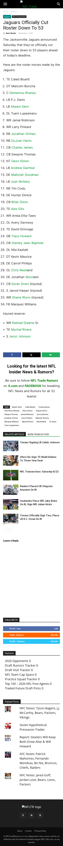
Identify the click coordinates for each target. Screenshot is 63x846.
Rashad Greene (23, 323)
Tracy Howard (21, 236)
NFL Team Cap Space (19, 674)
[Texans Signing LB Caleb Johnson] (10, 446)
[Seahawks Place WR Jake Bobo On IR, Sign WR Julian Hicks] (10, 504)
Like (56, 628)
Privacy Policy (40, 831)
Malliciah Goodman (25, 175)
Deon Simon (20, 161)
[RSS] (31, 815)
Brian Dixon (19, 202)
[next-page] (10, 530)
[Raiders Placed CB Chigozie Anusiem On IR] (10, 489)
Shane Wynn (21, 297)
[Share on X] (31, 354)
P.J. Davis (52, 421)
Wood (29, 277)
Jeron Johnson (20, 336)
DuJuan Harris (21, 140)
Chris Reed (19, 270)
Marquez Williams (11, 421)
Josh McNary (20, 181)
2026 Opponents (16, 661)
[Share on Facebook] (12, 354)
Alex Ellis (17, 209)
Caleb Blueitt (30, 407)
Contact (28, 831)
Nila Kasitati (41, 421)
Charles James (22, 147)
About (19, 831)
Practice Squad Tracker (21, 679)
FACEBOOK (33, 386)
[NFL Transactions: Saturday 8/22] (10, 475)
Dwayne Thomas (11, 414)
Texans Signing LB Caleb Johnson (40, 442)
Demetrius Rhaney (22, 93)
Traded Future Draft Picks (23, 688)
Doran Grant (20, 284)
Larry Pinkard (26, 418)
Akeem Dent (20, 106)
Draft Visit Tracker (17, 670)
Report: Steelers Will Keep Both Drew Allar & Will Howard (38, 741)
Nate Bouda (11, 33)
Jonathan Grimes (23, 134)
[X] (40, 815)
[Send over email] (51, 354)
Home (5, 11)
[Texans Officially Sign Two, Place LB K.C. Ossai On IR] (10, 519)
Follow (54, 635)
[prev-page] (5, 530)
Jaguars (14, 11)
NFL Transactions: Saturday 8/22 (39, 471)
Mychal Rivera (21, 329)
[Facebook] (23, 815)
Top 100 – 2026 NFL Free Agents (27, 684)
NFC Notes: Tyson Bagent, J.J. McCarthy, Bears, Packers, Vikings (40, 712)
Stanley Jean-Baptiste (27, 243)
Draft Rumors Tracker (20, 665)
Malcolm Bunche (42, 418)
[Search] (58, 4)
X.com (13, 386)
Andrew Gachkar (23, 168)
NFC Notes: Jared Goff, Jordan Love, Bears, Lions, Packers (38, 779)
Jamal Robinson (27, 414)
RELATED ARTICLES (14, 434)
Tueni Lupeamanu (11, 425)
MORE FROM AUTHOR (38, 434)
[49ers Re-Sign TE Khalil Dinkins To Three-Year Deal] (10, 460)
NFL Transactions (19, 17)
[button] (5, 4)
